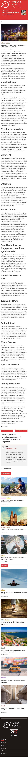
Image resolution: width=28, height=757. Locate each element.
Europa (2, 619)
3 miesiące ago (3, 15)
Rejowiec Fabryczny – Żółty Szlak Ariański (12, 622)
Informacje (3, 497)
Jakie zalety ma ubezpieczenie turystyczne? (13, 680)
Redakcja (11, 49)
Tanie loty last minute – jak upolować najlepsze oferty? (14, 593)
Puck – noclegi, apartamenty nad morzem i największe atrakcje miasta (13, 651)
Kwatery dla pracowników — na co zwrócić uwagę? (12, 709)
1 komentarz (5, 426)
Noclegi (2, 527)
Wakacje (8, 42)
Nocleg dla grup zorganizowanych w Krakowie (13, 529)
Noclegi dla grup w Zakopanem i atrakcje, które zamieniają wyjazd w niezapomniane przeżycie (9, 12)
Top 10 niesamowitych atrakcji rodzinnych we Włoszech (22, 430)
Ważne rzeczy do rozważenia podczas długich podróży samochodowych (8, 430)
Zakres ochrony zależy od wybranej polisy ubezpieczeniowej (12, 500)
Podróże (2, 42)
